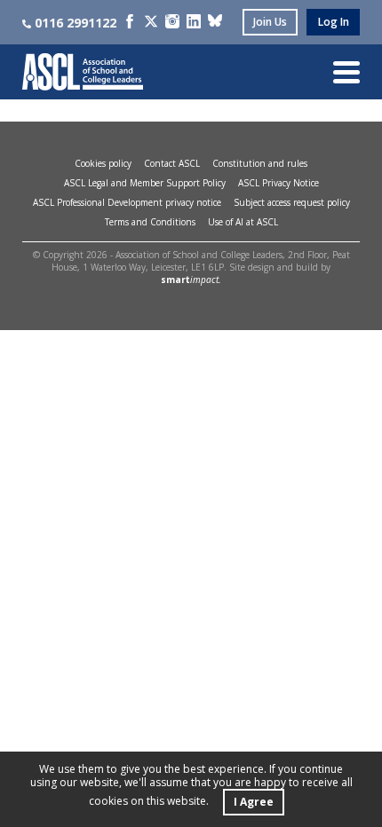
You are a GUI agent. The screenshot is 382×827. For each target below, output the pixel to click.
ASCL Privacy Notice (278, 183)
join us (270, 21)
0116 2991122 (75, 22)
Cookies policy (103, 163)
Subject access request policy (292, 202)
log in (333, 21)
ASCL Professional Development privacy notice (127, 202)
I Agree (254, 801)
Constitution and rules (259, 163)
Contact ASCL (172, 163)
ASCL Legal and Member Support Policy (145, 183)
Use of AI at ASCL (243, 222)
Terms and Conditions (150, 222)
